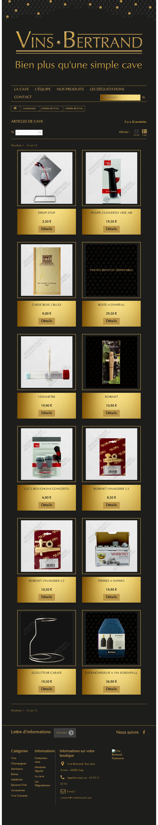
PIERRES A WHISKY (111, 581)
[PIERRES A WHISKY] (111, 546)
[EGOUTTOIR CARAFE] (47, 638)
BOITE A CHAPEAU (111, 305)
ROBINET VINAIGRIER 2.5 (111, 489)
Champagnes (18, 763)
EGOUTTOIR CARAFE (47, 673)
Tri (12, 132)
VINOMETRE (46, 397)
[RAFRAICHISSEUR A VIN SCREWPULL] (111, 638)
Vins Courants (19, 796)
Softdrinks (17, 780)
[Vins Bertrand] (79, 51)
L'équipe (43, 89)
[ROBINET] (111, 362)
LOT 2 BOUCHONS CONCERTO (46, 489)
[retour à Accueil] (15, 108)
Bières (14, 774)
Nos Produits (70, 89)
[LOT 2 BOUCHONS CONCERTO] (47, 454)
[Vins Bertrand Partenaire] (118, 755)
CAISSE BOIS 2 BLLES (46, 305)
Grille (136, 135)
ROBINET (111, 397)
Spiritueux (17, 769)
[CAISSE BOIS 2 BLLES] (47, 270)
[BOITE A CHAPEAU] (111, 270)
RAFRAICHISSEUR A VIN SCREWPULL (111, 673)
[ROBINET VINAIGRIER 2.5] (111, 454)
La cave (21, 89)
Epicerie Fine (19, 785)
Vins (13, 758)
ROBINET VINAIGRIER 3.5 (46, 581)
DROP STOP (46, 213)
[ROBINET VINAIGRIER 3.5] (47, 546)
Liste (144, 135)
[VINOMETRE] (47, 362)
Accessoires (18, 790)
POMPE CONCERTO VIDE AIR (111, 213)
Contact (23, 97)
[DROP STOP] (47, 178)
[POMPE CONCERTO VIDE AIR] (111, 178)
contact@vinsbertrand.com (76, 798)
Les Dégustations (107, 89)
